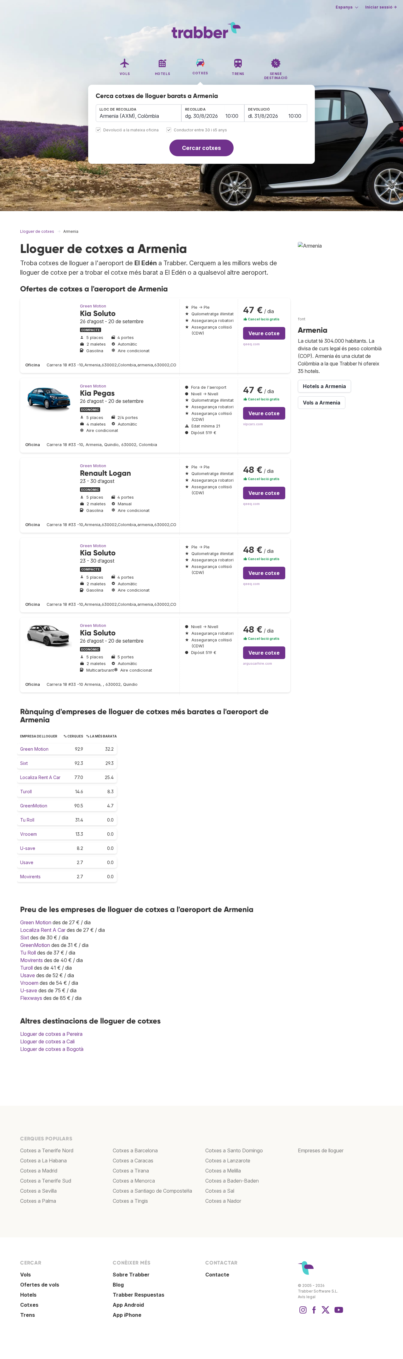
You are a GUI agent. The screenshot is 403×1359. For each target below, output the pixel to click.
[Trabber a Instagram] (303, 1313)
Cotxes (29, 1305)
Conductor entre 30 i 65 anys (200, 130)
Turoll (26, 791)
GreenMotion (33, 805)
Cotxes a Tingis (130, 1201)
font (301, 319)
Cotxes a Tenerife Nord (46, 1150)
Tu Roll (27, 820)
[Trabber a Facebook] (314, 1313)
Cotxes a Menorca (134, 1181)
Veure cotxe (264, 333)
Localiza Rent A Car (40, 777)
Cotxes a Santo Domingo (234, 1150)
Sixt (24, 763)
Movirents (30, 876)
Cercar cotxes (201, 148)
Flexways (31, 998)
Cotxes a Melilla (223, 1170)
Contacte (217, 1274)
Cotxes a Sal (219, 1191)
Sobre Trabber (131, 1274)
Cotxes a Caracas (133, 1160)
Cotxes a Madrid (38, 1170)
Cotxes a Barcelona (135, 1150)
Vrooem (28, 834)
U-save (27, 848)
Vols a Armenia (321, 402)
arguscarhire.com (257, 664)
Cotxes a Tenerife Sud (45, 1181)
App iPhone (127, 1315)
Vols (25, 1274)
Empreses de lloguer (320, 1150)
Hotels (28, 1295)
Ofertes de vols (39, 1285)
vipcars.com (253, 424)
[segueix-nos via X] (326, 1313)
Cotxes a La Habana (43, 1160)
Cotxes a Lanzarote (227, 1160)
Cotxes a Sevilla (38, 1191)
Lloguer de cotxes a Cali (47, 1041)
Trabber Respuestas (138, 1295)
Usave (26, 862)
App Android (128, 1305)
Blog (118, 1285)
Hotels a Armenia (324, 386)
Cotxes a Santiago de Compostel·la (152, 1191)
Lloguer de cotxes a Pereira (51, 1034)
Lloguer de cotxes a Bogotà (51, 1049)
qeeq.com (251, 344)
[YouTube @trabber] (338, 1313)
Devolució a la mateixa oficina (131, 130)
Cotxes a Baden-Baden (232, 1181)
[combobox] (138, 113)
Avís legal (306, 1296)
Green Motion (93, 306)
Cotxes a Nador (223, 1201)
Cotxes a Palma (38, 1201)
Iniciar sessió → (381, 7)
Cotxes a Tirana (131, 1170)
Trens (27, 1315)
